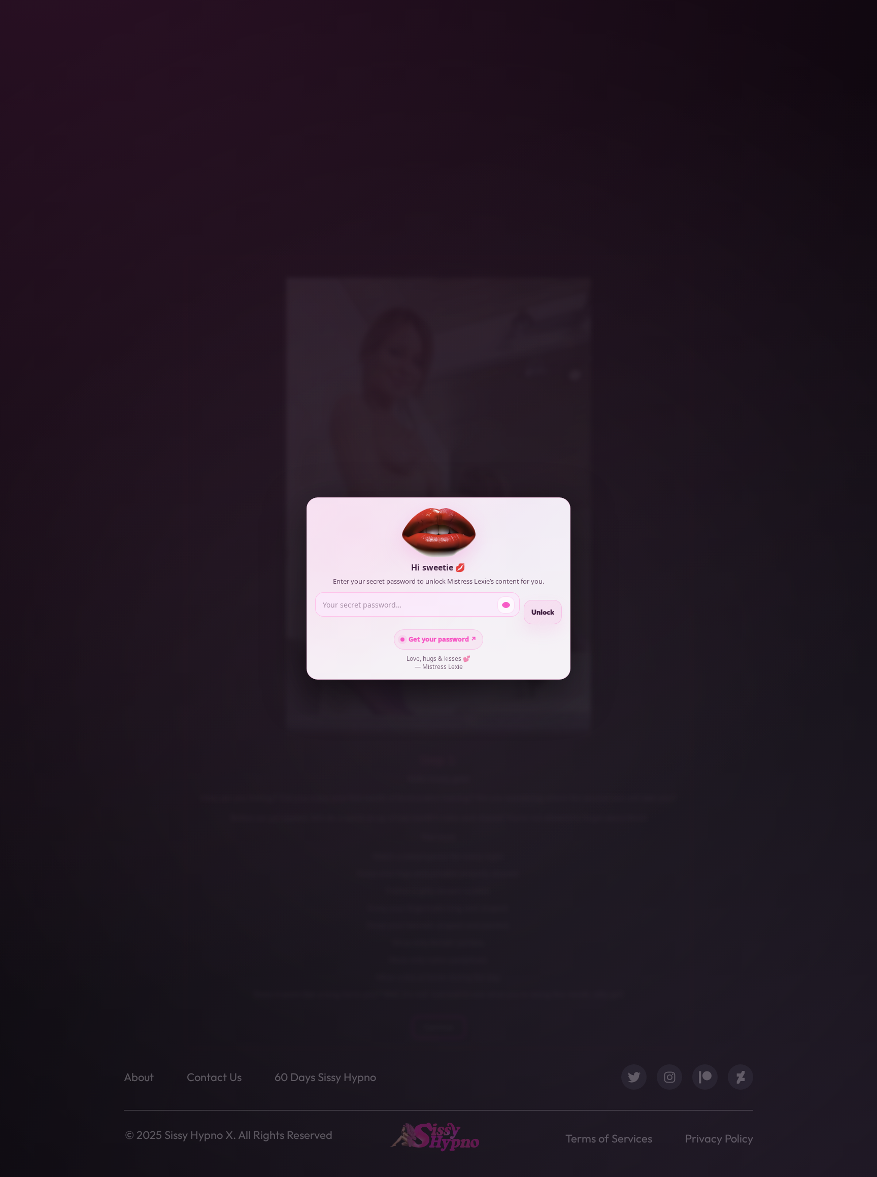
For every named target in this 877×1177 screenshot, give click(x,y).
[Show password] (506, 605)
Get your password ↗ (443, 639)
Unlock (542, 612)
